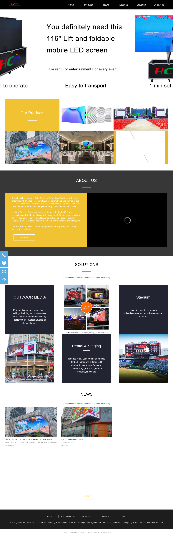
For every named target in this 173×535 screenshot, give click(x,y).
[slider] (126, 245)
